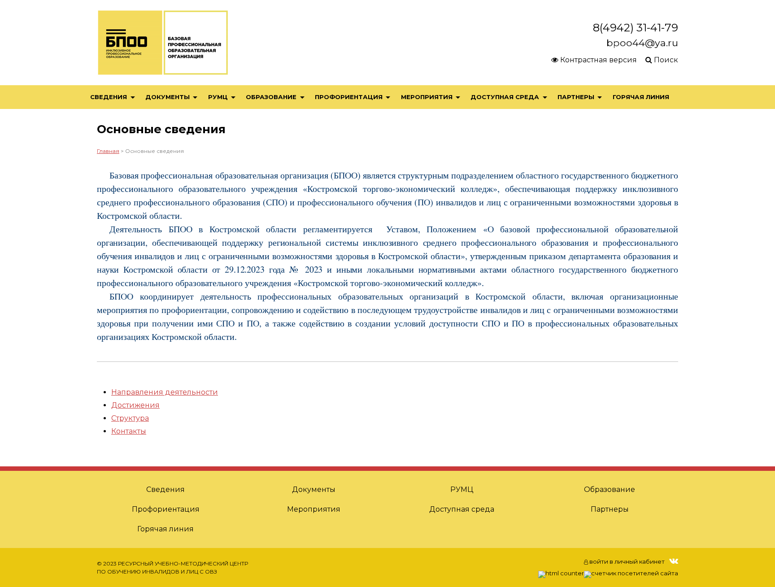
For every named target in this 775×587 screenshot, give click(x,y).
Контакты (128, 431)
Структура (130, 418)
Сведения (108, 96)
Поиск (665, 60)
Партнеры (575, 96)
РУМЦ (218, 96)
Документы (167, 96)
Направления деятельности (164, 392)
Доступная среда (504, 96)
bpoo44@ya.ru (642, 42)
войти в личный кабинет (626, 561)
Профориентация (349, 96)
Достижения (135, 405)
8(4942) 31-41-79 (635, 27)
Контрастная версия (597, 60)
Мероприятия (427, 96)
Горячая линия (641, 96)
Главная (108, 151)
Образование (271, 96)
